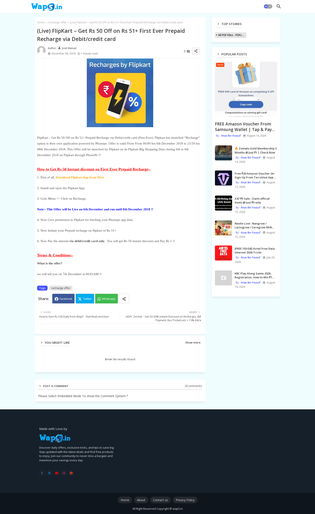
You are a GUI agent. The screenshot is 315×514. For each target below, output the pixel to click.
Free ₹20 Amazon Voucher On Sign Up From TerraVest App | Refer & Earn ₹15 (255, 175)
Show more (193, 342)
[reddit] (71, 473)
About (141, 500)
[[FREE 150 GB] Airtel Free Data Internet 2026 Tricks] (223, 253)
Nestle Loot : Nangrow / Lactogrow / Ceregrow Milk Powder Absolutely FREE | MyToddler (253, 225)
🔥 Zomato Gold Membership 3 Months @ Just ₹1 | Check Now (256, 150)
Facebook (66, 299)
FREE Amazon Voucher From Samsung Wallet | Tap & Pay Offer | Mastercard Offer (243, 127)
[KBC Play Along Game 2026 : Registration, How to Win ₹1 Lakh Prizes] (223, 277)
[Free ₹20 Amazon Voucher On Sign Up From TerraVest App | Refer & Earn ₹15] (223, 177)
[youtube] (57, 473)
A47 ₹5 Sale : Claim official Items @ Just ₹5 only (252, 200)
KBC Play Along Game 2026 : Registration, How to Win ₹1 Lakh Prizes (253, 275)
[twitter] (49, 473)
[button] (268, 6)
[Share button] (124, 298)
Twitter (87, 299)
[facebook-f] (42, 473)
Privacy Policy (185, 500)
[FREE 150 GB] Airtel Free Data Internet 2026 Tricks (255, 250)
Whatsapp (109, 299)
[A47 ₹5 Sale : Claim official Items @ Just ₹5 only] (223, 203)
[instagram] (64, 473)
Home (41, 22)
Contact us (160, 500)
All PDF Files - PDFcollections (232, 35)
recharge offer (57, 22)
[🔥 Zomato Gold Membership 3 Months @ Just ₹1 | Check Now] (223, 152)
